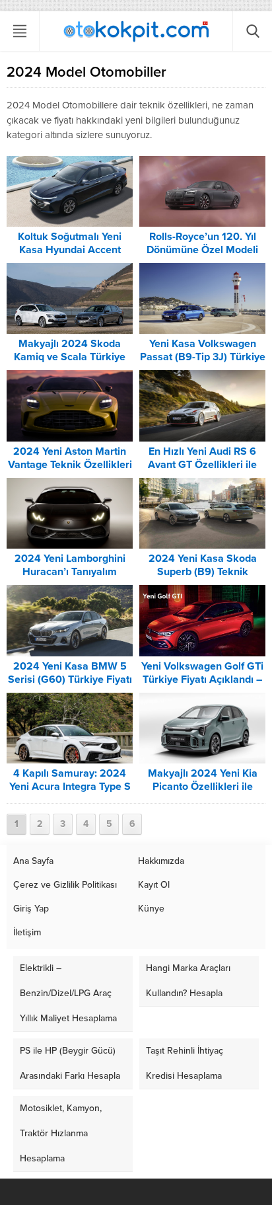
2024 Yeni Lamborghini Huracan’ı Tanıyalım (70, 565)
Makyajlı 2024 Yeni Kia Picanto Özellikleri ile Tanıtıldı (202, 786)
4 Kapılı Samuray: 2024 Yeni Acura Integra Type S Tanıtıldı (70, 786)
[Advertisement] (136, 194)
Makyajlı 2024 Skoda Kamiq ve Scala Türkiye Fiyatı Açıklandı (69, 357)
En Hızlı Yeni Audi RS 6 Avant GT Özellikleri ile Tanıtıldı (202, 465)
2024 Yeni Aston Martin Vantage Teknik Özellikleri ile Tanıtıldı (70, 465)
